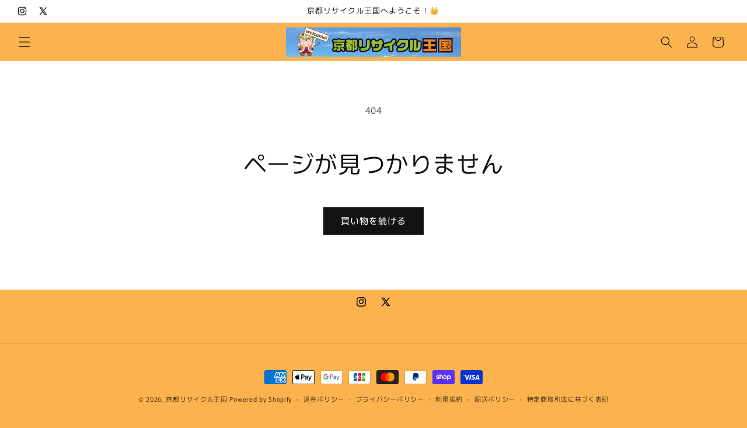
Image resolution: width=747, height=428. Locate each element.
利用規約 (449, 398)
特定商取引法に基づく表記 (568, 398)
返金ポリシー (323, 398)
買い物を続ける (373, 220)
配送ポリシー (494, 398)
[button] (24, 42)
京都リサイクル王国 (196, 398)
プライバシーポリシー (390, 398)
